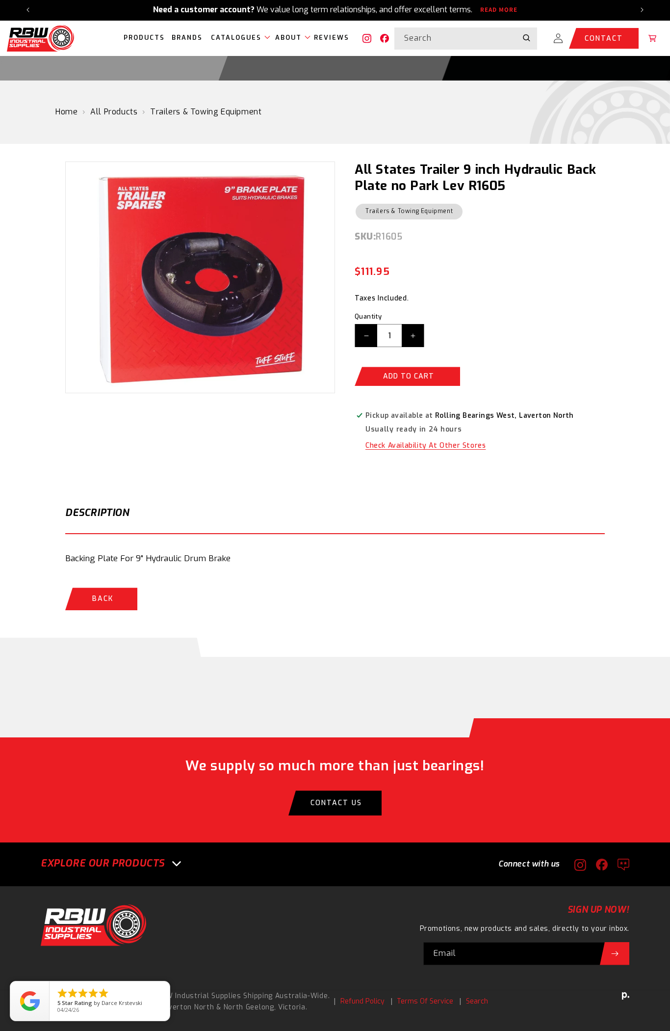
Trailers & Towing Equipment (205, 112)
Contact (604, 38)
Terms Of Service (425, 1001)
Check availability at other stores (425, 445)
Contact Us (336, 803)
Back (102, 598)
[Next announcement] (642, 9)
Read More (498, 10)
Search (477, 1001)
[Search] (526, 38)
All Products (113, 112)
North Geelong (249, 1007)
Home (66, 112)
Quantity (368, 316)
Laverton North (187, 1007)
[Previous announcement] (28, 9)
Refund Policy (362, 1001)
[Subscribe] (614, 953)
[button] (238, 38)
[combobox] (465, 38)
